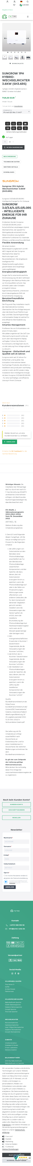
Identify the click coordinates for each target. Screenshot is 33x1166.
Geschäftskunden (17, 810)
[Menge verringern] (13, 142)
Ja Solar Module (10, 989)
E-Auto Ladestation (11, 1047)
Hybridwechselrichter (12, 1025)
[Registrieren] (14, 1)
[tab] (9, 156)
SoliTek (7, 987)
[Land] (21, 1)
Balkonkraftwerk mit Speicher (14, 1063)
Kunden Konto (16, 804)
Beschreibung (10, 156)
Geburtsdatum (9, 864)
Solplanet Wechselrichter (13, 1029)
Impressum (6, 1125)
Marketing (9, 1141)
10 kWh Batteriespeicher (13, 1005)
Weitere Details (11, 167)
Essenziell (9, 1136)
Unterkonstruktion (11, 1043)
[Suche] (27, 1)
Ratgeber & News (7, 10)
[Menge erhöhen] (10, 142)
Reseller (16, 817)
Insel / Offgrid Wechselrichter (14, 1027)
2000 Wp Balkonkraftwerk (13, 1061)
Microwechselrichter (11, 1022)
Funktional (10, 1147)
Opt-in (6, 873)
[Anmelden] (7, 1)
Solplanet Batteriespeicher (13, 1007)
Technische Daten (12, 162)
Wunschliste (18, 63)
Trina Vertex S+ (10, 984)
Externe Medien (11, 1144)
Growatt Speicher (10, 1009)
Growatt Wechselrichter (12, 1032)
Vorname (7, 846)
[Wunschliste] (14, 4)
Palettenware (9, 991)
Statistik (8, 1139)
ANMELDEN (9, 887)
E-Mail (6, 855)
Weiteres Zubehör (11, 1050)
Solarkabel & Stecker (11, 1045)
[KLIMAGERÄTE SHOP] (18, 973)
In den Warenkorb (15, 147)
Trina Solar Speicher (11, 1011)
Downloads (9, 172)
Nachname (8, 838)
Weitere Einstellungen (10, 1149)
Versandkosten (18, 106)
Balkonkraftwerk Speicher (13, 1002)
